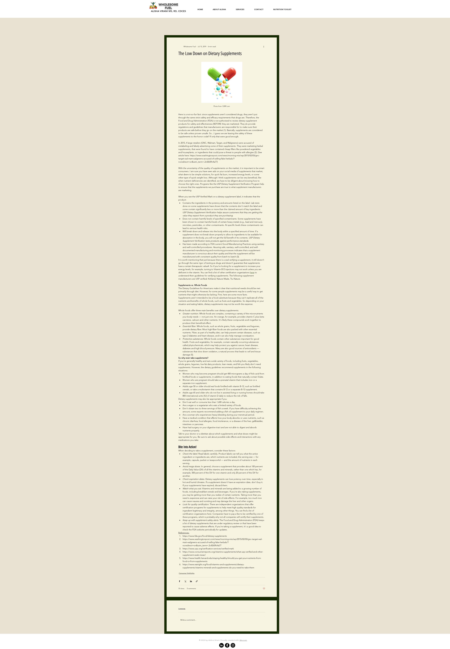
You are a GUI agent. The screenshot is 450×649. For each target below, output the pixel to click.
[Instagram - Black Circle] (233, 645)
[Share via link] (197, 581)
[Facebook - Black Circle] (227, 645)
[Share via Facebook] (179, 581)
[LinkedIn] (221, 645)
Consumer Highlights (186, 573)
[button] (282, 8)
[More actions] (263, 46)
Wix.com (243, 640)
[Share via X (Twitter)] (185, 581)
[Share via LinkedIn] (191, 581)
